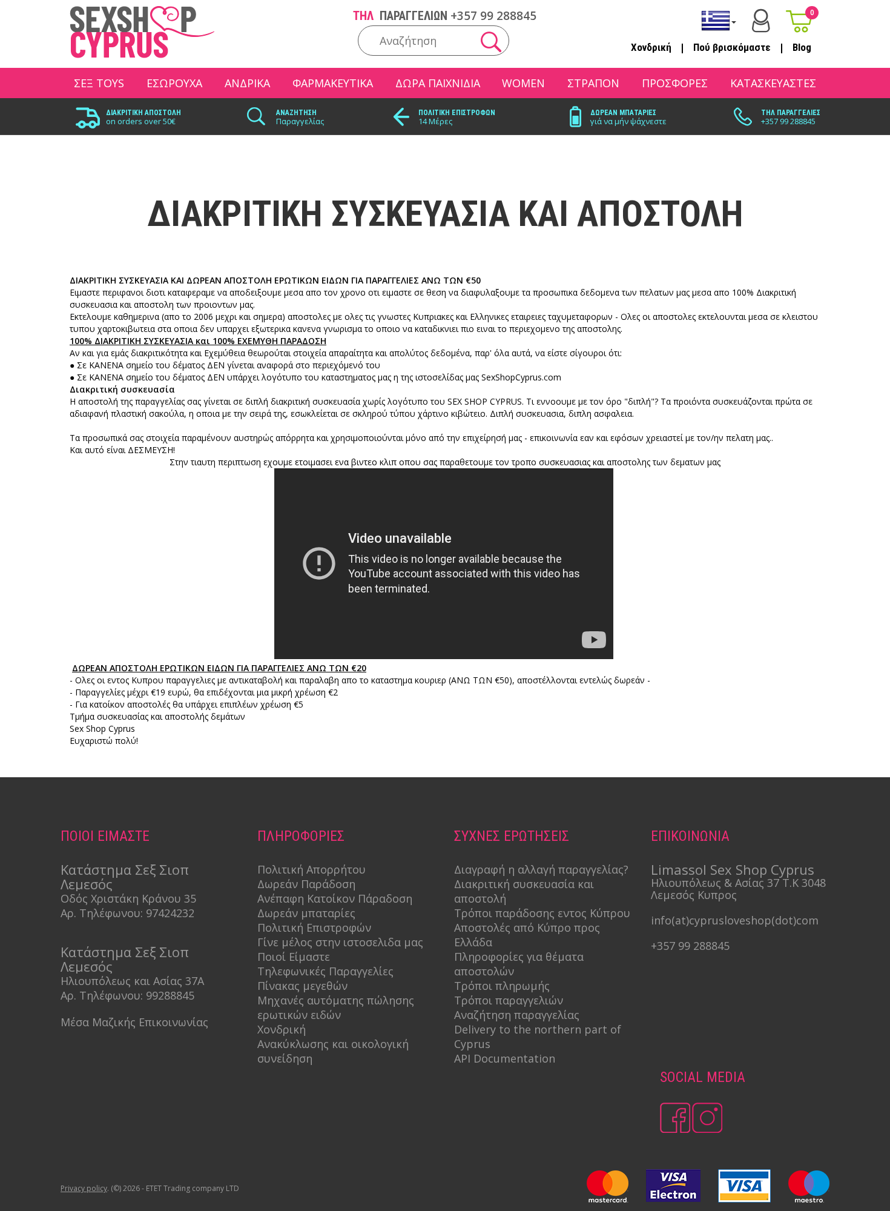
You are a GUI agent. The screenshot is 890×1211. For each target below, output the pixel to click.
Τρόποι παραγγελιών (508, 1000)
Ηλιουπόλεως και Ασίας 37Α (132, 981)
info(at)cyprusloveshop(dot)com (735, 920)
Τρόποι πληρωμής (502, 985)
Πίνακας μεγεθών (302, 985)
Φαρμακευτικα (332, 83)
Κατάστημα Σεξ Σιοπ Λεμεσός (125, 876)
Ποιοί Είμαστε (293, 956)
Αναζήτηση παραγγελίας (516, 1014)
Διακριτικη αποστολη (143, 112)
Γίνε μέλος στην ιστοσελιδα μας (340, 942)
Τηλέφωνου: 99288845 (136, 995)
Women (523, 83)
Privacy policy (84, 1188)
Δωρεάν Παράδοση (306, 884)
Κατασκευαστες (773, 83)
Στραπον (593, 83)
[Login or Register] (761, 21)
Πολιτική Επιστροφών (314, 927)
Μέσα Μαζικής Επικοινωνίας (134, 1022)
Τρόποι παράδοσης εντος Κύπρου (542, 913)
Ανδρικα (247, 83)
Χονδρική (651, 47)
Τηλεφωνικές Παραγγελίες (325, 971)
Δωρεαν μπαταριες (623, 112)
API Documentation (504, 1058)
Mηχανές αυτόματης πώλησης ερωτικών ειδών (335, 1007)
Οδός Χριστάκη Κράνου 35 (128, 898)
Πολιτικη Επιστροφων (456, 112)
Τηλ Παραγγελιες (790, 112)
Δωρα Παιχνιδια (437, 83)
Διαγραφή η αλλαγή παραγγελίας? (541, 869)
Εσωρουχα (174, 83)
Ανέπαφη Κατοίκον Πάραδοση (334, 898)
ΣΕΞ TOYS (99, 83)
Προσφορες (675, 83)
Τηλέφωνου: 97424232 (136, 913)
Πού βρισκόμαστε (732, 47)
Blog (802, 47)
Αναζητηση (296, 112)
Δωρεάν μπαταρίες (306, 913)
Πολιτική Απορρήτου (311, 869)
